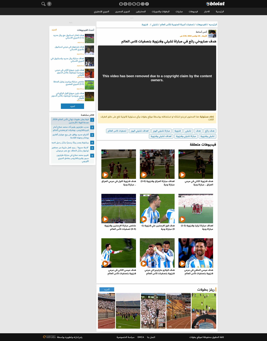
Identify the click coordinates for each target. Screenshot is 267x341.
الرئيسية (220, 11)
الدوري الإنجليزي (101, 11)
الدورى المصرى (122, 11)
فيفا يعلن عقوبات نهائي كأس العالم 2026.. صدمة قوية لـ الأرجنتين (70, 121)
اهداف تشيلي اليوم (140, 130)
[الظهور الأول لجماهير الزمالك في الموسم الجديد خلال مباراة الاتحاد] (103, 311)
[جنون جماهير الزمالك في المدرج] (153, 311)
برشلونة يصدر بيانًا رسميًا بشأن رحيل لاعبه (70, 142)
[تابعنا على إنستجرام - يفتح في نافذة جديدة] (125, 4)
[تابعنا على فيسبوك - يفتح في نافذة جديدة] (121, 4)
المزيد (107, 289)
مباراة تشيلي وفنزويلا (186, 136)
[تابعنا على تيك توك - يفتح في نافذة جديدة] (134, 4)
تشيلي (188, 130)
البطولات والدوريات (161, 11)
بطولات (192, 337)
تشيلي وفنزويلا (207, 136)
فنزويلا (177, 130)
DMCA (141, 337)
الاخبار (207, 11)
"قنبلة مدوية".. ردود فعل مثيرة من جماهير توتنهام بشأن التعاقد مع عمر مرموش (70, 149)
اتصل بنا (151, 337)
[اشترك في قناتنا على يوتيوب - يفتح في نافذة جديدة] (129, 4)
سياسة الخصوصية (125, 337)
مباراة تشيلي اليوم (161, 130)
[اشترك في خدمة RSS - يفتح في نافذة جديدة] (147, 4)
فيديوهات (193, 11)
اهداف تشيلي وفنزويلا (161, 136)
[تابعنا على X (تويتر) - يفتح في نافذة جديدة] (138, 4)
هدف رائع (209, 130)
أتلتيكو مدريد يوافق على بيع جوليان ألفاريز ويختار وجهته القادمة (71, 136)
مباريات (179, 11)
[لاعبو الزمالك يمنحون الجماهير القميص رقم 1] (128, 311)
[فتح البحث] (43, 4)
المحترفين (141, 11)
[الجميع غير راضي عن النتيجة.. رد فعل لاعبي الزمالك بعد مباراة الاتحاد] (204, 311)
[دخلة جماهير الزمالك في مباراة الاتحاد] (178, 311)
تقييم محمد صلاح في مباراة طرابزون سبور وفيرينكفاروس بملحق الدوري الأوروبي (73, 158)
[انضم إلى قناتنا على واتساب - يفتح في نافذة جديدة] (142, 4)
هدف (198, 130)
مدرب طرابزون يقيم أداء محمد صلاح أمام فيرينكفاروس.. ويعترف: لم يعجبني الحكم (71, 128)
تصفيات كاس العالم (117, 130)
